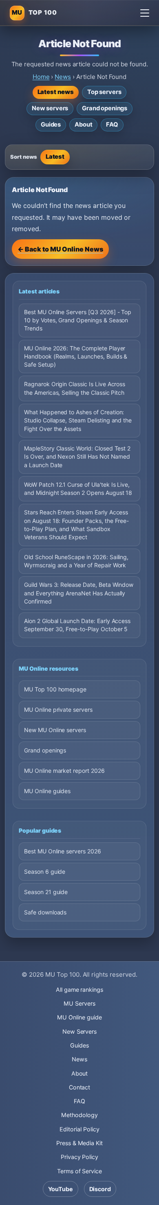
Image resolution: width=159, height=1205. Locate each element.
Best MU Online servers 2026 (62, 851)
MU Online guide (79, 1017)
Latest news (56, 92)
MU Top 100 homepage (55, 689)
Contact (80, 1087)
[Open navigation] (144, 13)
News (63, 77)
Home (41, 77)
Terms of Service (79, 1171)
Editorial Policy (79, 1129)
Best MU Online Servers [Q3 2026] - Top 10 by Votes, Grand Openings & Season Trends (77, 320)
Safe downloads (45, 912)
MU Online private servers (58, 709)
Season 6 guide (44, 871)
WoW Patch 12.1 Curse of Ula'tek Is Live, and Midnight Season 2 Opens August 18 (78, 488)
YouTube (60, 1188)
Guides (51, 124)
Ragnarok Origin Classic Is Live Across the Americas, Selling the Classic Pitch (74, 388)
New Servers (79, 1031)
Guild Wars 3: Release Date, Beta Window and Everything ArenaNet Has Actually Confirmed (78, 593)
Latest (55, 156)
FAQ (112, 124)
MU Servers (79, 1003)
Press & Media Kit (79, 1142)
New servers (50, 108)
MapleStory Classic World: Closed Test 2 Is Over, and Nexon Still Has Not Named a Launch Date (77, 456)
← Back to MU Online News (60, 249)
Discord (100, 1188)
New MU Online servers (55, 729)
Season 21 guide (46, 891)
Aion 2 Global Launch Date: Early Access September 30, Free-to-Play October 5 (77, 624)
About (83, 124)
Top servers (104, 92)
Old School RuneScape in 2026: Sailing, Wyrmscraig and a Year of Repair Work (76, 561)
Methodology (79, 1114)
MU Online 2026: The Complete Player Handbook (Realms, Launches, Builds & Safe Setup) (75, 356)
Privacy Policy (79, 1156)
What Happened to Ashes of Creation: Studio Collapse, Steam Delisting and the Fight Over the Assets (78, 420)
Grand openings (104, 108)
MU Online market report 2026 (64, 770)
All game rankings (79, 989)
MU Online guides (47, 790)
